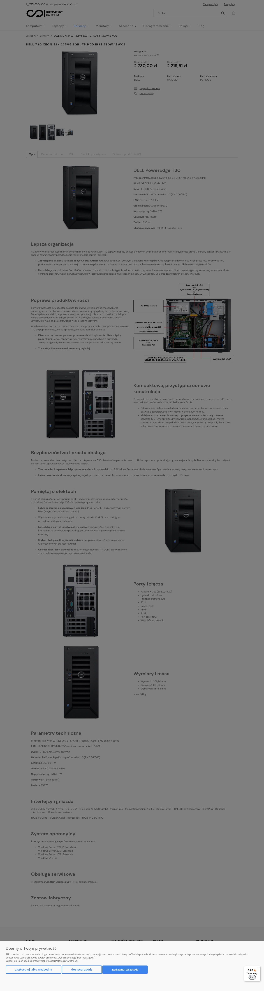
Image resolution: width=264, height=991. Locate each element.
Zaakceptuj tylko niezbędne (33, 969)
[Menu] (258, 968)
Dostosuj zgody (81, 969)
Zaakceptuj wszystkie (125, 969)
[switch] (252, 977)
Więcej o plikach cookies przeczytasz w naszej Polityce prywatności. (42, 960)
